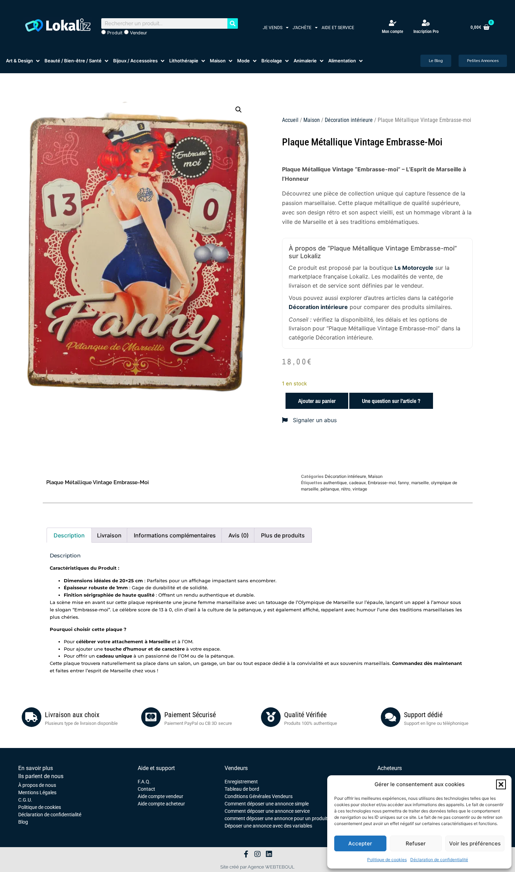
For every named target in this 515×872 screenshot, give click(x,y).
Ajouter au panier (317, 401)
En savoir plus (35, 768)
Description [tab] (69, 535)
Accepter (360, 843)
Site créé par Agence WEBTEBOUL (257, 867)
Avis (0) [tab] (238, 535)
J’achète (302, 27)
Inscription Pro (426, 31)
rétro (345, 489)
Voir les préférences (475, 843)
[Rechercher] (232, 23)
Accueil (290, 120)
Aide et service (338, 27)
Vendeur (138, 32)
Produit (114, 32)
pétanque (330, 489)
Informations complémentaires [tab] (175, 535)
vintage (359, 489)
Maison (311, 120)
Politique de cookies (387, 859)
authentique (335, 482)
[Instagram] (257, 854)
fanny (403, 482)
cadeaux (357, 482)
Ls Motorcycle (413, 267)
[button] (500, 784)
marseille (420, 482)
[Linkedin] (269, 854)
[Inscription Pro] (426, 23)
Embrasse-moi (382, 482)
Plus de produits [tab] (283, 535)
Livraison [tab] (109, 535)
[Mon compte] (393, 23)
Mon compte (392, 31)
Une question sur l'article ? (391, 401)
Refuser (416, 843)
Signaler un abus (314, 420)
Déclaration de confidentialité (439, 859)
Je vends (272, 27)
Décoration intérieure (349, 120)
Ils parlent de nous (40, 776)
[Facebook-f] (245, 854)
